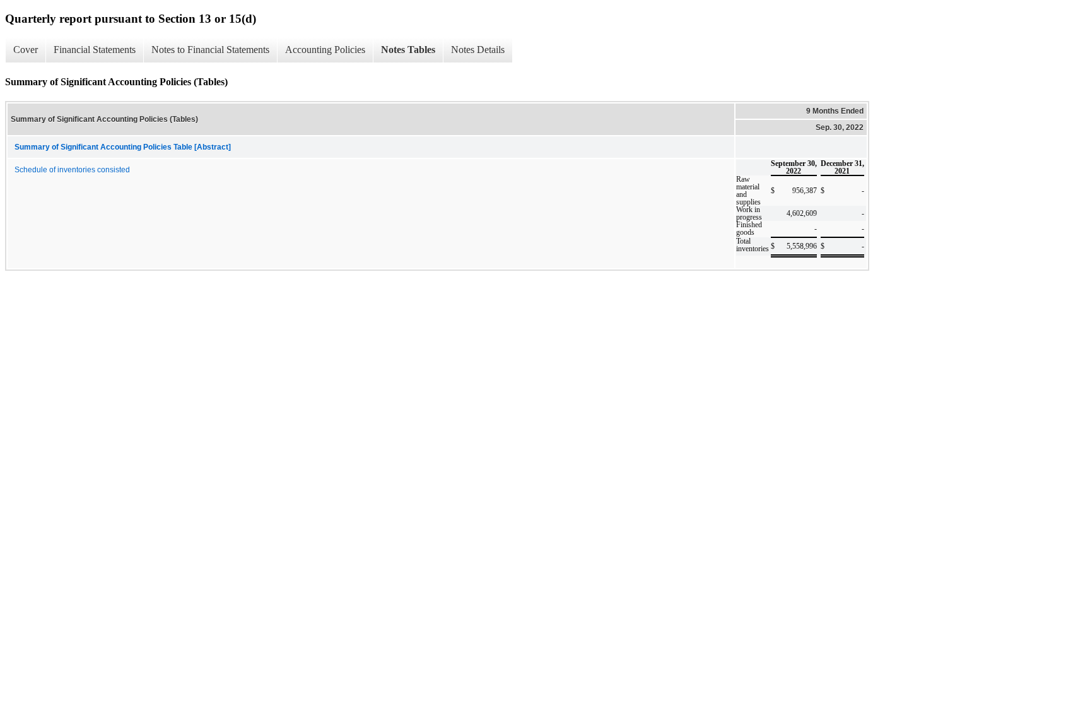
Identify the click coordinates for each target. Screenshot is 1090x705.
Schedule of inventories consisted (72, 170)
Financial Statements (95, 49)
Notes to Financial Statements (210, 49)
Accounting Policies (325, 49)
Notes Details (478, 49)
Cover (25, 49)
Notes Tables (408, 49)
